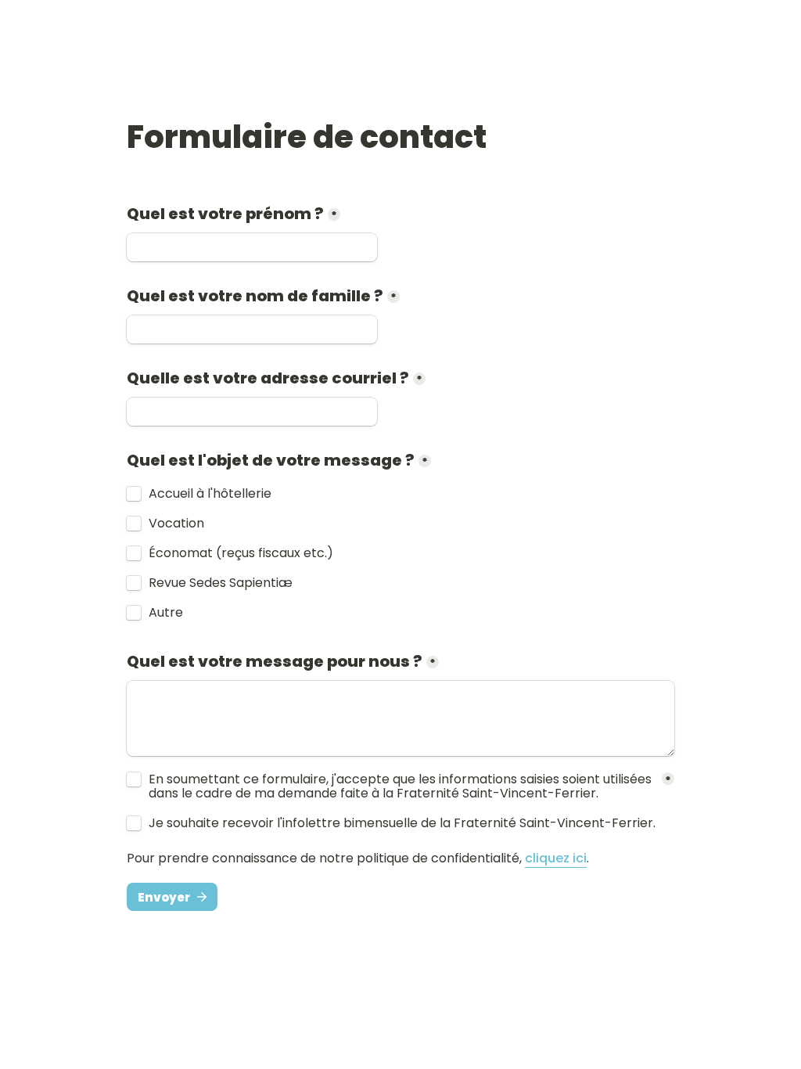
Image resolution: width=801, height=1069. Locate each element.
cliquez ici (556, 858)
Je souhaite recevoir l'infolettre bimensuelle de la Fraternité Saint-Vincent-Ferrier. (402, 823)
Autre (166, 613)
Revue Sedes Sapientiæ (221, 583)
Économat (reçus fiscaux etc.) (241, 553)
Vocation (176, 524)
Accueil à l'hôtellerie (210, 494)
